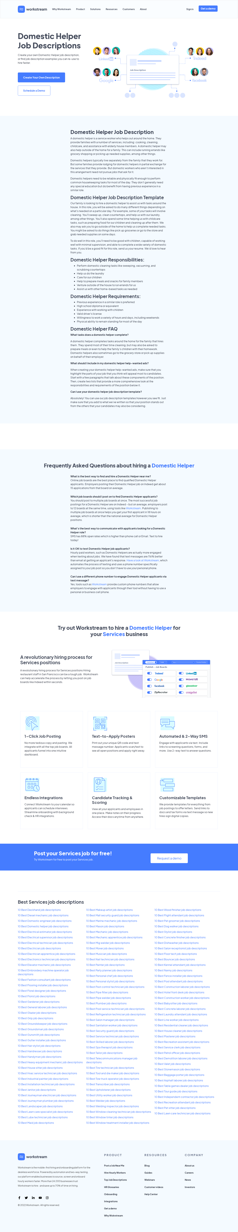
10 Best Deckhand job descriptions (39, 909)
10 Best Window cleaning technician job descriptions (118, 1111)
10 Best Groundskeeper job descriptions (42, 1023)
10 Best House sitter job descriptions (40, 1067)
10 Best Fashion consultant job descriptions (44, 979)
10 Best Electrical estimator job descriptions (45, 931)
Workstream (133, 508)
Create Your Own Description (41, 77)
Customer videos (153, 1187)
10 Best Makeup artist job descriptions (109, 909)
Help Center (151, 1194)
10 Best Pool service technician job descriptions (115, 1008)
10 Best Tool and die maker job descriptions (112, 1073)
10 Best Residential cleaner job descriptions (181, 1025)
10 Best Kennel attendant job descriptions (180, 964)
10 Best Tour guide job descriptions (175, 1091)
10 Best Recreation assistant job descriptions (181, 1041)
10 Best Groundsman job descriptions (41, 1029)
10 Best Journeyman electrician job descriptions (47, 1095)
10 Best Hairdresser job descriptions (40, 1051)
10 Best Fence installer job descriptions (178, 975)
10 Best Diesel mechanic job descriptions (43, 915)
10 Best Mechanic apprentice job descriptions (114, 937)
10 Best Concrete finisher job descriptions (180, 937)
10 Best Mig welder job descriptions (108, 942)
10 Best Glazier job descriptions (37, 1012)
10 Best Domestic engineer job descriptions (45, 920)
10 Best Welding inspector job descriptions (112, 1106)
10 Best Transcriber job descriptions (108, 1084)
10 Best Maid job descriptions (36, 1122)
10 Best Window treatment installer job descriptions (117, 1122)
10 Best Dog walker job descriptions (176, 926)
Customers (129, 9)
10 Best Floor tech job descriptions (175, 953)
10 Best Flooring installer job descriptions (43, 985)
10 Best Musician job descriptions (106, 953)
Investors (190, 1187)
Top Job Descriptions (115, 1179)
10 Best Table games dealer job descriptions (181, 1086)
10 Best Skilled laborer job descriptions (110, 1041)
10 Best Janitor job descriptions (37, 1089)
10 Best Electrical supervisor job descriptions (45, 937)
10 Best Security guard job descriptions (110, 1030)
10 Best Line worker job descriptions (176, 1019)
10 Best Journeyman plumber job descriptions (46, 1100)
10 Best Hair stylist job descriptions (39, 1045)
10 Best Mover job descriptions (105, 948)
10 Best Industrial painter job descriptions (43, 1078)
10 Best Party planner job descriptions (109, 970)
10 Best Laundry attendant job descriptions (180, 1014)
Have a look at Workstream (143, 560)
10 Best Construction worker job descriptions (182, 997)
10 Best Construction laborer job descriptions (182, 986)
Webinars (149, 1179)
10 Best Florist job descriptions (36, 996)
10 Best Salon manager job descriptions (110, 1019)
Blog (147, 1165)
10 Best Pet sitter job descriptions (175, 1108)
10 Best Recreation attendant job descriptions (182, 1102)
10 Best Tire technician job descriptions (110, 1067)
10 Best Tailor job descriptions (104, 1052)
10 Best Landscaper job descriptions (40, 1106)
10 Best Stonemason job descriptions (177, 1069)
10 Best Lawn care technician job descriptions (182, 1113)
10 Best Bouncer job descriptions (174, 959)
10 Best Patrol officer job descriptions (177, 1052)
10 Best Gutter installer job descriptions (42, 1040)
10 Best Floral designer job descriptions (42, 990)
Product (80, 9)
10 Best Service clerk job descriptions (177, 1047)
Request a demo (169, 858)
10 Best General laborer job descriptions (42, 1007)
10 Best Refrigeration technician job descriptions (116, 1014)
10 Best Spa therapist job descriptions (109, 1047)
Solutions (95, 9)
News (188, 1179)
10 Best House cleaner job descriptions (178, 1030)
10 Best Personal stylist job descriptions (110, 981)
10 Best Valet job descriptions (172, 1064)
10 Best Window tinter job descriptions (109, 1117)
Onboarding (110, 1194)
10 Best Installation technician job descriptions (46, 1084)
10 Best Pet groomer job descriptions (177, 920)
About (143, 9)
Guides (148, 1172)
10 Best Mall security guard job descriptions (112, 915)
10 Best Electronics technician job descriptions (46, 959)
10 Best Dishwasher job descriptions (176, 942)
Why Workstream (61, 9)
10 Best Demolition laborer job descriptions (180, 1058)
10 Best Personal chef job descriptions (109, 975)
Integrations (111, 1201)
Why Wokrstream (113, 1215)
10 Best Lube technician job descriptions (43, 1117)
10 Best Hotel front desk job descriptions (179, 992)
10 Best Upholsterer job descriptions (108, 1089)
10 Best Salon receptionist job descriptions (180, 948)
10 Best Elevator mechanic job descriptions (44, 964)
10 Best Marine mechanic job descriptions (111, 920)
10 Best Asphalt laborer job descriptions (178, 1080)
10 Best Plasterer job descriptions (174, 1036)
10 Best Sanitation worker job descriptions (111, 1025)
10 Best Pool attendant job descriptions (178, 981)
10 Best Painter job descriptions (105, 964)
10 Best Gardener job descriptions (39, 1001)
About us (189, 1165)
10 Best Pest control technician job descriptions (115, 986)
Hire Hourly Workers (115, 1172)
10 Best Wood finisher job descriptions (177, 909)
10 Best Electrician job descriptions (39, 948)
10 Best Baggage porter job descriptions (179, 1075)
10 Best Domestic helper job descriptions (43, 926)
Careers (189, 1172)
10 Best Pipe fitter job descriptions (107, 992)
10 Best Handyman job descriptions (39, 1056)
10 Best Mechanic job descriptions (107, 931)
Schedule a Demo (34, 90)
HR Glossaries (111, 1187)
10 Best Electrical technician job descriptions (45, 942)
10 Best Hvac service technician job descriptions (47, 1073)
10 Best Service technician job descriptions (112, 1036)
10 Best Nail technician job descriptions (110, 959)
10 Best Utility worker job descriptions (109, 1095)
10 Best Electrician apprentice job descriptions (46, 953)
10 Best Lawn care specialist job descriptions (45, 1111)
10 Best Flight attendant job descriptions (179, 915)
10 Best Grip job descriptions (35, 1018)
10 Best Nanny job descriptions (173, 970)
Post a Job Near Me (114, 1165)
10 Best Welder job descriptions (105, 1100)
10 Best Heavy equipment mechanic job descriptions (50, 1062)
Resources (111, 9)
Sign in (189, 9)
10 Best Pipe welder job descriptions (108, 997)
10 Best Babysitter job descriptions (175, 1003)
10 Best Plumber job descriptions (106, 1003)
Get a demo (208, 8)
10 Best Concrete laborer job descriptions (180, 1008)
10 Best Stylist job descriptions (173, 931)
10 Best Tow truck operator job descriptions (112, 1078)
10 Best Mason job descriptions (105, 926)
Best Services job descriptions (51, 902)
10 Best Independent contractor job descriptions (184, 1097)
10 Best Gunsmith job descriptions (39, 1034)
